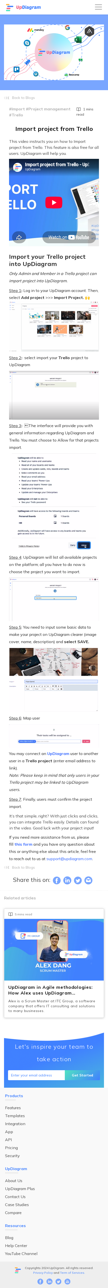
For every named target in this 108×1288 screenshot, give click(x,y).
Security (12, 1155)
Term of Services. (72, 1273)
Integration (15, 1123)
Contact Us (15, 1196)
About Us (13, 1180)
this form (23, 844)
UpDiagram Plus (20, 1188)
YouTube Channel (21, 1253)
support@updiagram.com (69, 858)
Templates (15, 1115)
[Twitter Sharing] (78, 880)
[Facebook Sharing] (57, 880)
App (9, 1131)
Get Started (82, 1075)
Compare (13, 1212)
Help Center (16, 1245)
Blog (9, 1237)
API (8, 1139)
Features (13, 1107)
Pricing (11, 1147)
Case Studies (17, 1204)
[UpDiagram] (24, 7)
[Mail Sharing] (88, 880)
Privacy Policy (43, 1273)
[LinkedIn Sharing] (67, 880)
